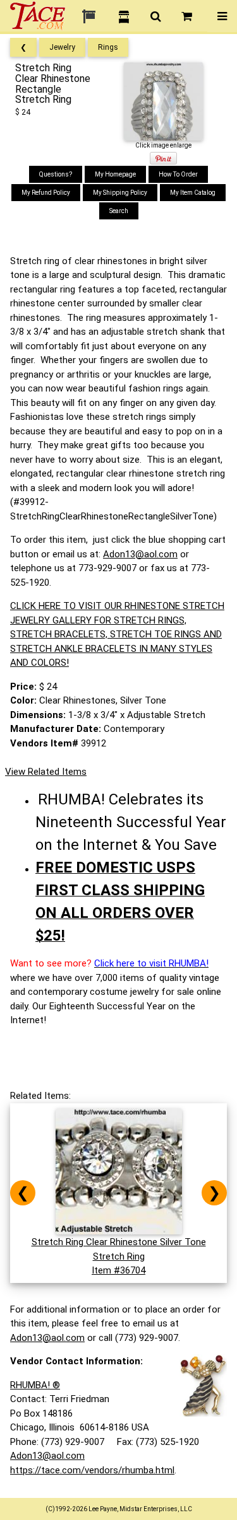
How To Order (178, 174)
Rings (108, 47)
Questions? (55, 174)
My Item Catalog (193, 192)
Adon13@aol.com (140, 554)
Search (118, 210)
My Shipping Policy (120, 192)
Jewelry (62, 47)
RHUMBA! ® (35, 1385)
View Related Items (46, 771)
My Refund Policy (45, 192)
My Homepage (115, 174)
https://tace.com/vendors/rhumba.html (92, 1470)
